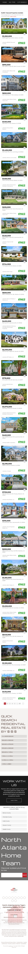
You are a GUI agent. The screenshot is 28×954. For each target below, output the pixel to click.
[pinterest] (12, 901)
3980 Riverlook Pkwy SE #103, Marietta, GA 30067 (13, 551)
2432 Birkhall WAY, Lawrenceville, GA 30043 (13, 522)
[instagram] (15, 898)
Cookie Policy (20, 942)
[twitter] (9, 898)
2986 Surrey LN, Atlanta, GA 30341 (11, 465)
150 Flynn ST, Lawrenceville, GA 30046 (12, 323)
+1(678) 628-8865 (14, 914)
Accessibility (23, 943)
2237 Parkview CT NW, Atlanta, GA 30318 (12, 95)
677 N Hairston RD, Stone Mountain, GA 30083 (12, 209)
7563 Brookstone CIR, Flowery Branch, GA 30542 (13, 494)
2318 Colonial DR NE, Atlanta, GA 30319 (12, 180)
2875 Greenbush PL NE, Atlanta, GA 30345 (13, 294)
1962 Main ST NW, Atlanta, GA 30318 (11, 123)
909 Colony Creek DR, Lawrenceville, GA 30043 (12, 238)
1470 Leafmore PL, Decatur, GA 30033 (12, 693)
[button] (24, 875)
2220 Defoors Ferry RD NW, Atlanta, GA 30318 (12, 637)
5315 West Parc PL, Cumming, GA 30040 (12, 152)
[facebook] (3, 898)
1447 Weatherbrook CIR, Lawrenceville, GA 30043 (13, 437)
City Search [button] (22, 2)
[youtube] (18, 898)
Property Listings (12, 943)
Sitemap (18, 943)
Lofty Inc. (11, 946)
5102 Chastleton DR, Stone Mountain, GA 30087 (12, 580)
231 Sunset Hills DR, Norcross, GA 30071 (12, 380)
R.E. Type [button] (12, 2)
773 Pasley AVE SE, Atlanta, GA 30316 (11, 266)
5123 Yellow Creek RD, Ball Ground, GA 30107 (13, 66)
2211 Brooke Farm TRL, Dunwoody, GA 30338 (14, 665)
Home (5, 2)
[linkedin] (6, 898)
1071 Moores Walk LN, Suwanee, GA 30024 (13, 608)
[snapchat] (24, 898)
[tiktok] (21, 898)
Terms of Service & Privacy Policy (8, 942)
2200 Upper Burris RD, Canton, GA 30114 (12, 38)
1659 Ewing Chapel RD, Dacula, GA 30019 (13, 351)
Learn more (13, 16)
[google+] (15, 901)
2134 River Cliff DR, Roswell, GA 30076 (12, 408)
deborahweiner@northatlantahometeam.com (14, 917)
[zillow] (12, 898)
